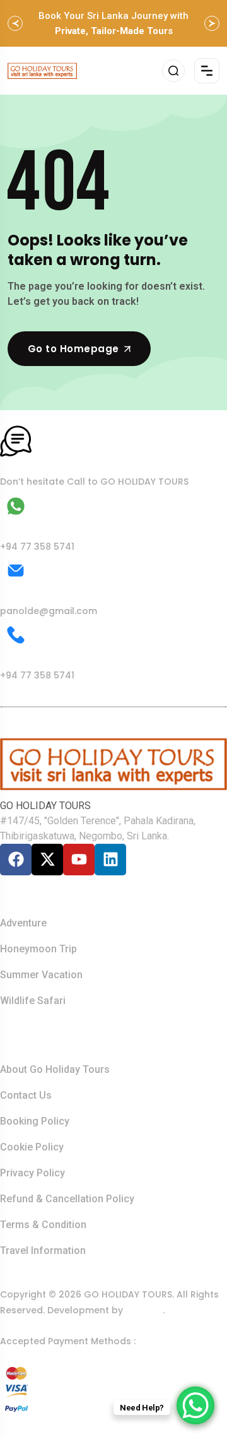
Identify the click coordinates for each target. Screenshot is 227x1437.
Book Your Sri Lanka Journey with (113, 23)
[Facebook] (16, 859)
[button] (15, 23)
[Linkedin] (110, 859)
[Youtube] (79, 859)
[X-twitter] (47, 859)
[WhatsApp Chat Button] (195, 1405)
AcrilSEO (144, 1310)
